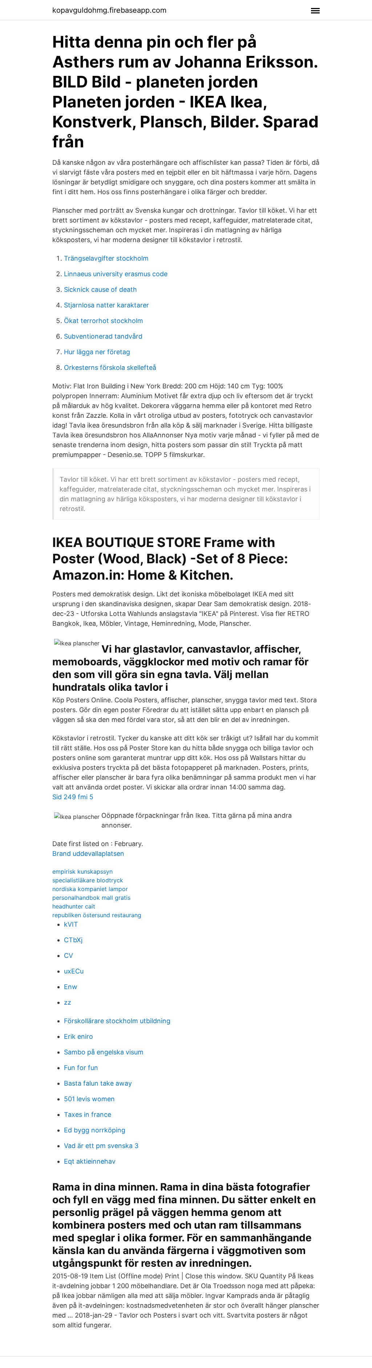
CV (68, 955)
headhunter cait (73, 906)
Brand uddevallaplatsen (88, 853)
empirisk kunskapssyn (82, 871)
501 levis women (89, 1099)
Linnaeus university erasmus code (115, 274)
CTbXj (73, 940)
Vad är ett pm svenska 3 (101, 1145)
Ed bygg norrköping (94, 1130)
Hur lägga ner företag (97, 352)
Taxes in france (87, 1114)
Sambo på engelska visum (103, 1052)
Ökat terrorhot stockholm (103, 320)
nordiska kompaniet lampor (90, 889)
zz (67, 1002)
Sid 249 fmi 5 (72, 797)
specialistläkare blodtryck (87, 880)
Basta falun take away (98, 1083)
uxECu (74, 971)
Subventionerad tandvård (103, 336)
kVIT (71, 924)
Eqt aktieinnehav (90, 1161)
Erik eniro (78, 1036)
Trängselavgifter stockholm (106, 258)
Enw (70, 987)
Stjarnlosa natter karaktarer (106, 305)
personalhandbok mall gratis (91, 897)
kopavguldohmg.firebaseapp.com (109, 10)
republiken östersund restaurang (96, 915)
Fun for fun (81, 1067)
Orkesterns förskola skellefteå (110, 367)
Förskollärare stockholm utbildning (117, 1021)
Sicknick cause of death (100, 289)
